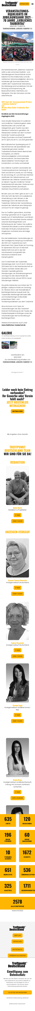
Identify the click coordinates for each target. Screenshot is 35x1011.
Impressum (21, 1004)
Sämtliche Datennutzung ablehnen (18, 998)
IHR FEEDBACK (17, 949)
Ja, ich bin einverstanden (17, 992)
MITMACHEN (24, 4)
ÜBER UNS (17, 935)
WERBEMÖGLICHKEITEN (17, 955)
